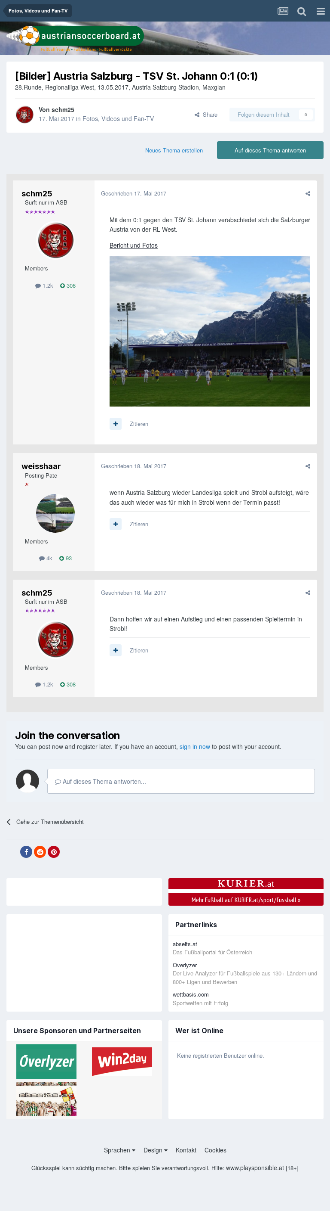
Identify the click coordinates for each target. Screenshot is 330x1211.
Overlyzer (185, 965)
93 (68, 558)
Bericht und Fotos (134, 245)
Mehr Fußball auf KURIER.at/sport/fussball (246, 899)
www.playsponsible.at (255, 1167)
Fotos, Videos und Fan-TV (118, 118)
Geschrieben (133, 193)
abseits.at (185, 944)
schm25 (63, 109)
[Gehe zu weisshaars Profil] (55, 513)
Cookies (215, 1150)
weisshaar (41, 466)
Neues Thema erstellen (174, 150)
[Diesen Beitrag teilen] (308, 193)
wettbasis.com (191, 994)
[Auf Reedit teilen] (40, 852)
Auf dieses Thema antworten (270, 150)
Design (154, 1150)
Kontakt (186, 1150)
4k (48, 558)
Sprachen (118, 1150)
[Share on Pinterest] (54, 852)
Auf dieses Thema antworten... (103, 781)
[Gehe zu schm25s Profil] (24, 114)
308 (70, 285)
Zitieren (139, 423)
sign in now (195, 746)
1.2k (47, 285)
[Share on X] (12, 852)
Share (208, 114)
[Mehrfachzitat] (116, 424)
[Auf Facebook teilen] (26, 852)
